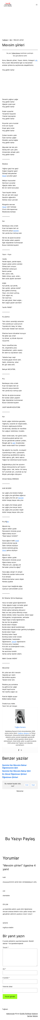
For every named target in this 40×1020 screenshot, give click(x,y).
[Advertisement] (20, 23)
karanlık (16, 231)
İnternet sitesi (7, 986)
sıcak (17, 541)
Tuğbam (5, 40)
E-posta (6, 978)
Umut (4, 550)
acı (8, 521)
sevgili (14, 642)
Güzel (4, 176)
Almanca (26, 733)
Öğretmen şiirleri (10, 777)
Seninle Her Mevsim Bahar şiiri (16, 771)
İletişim (35, 1016)
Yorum (5, 947)
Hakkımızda (10, 1014)
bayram (21, 498)
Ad (4, 969)
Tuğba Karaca (16, 53)
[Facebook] (19, 750)
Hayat (4, 207)
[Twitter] (21, 750)
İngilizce (20, 733)
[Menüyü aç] (37, 5)
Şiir (11, 40)
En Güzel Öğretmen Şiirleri (14, 774)
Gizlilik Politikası (25, 1014)
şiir (36, 60)
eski (14, 443)
